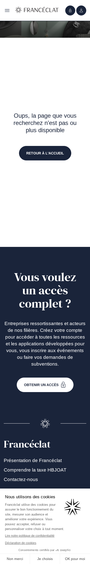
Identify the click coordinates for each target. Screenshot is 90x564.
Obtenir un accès (41, 385)
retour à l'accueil (45, 153)
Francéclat (27, 444)
